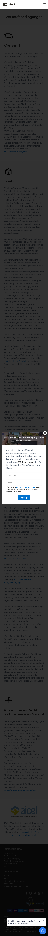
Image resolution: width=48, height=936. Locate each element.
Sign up (24, 497)
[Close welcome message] (43, 921)
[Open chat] (42, 930)
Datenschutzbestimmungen (25, 487)
